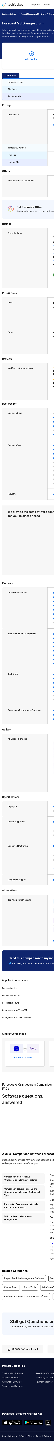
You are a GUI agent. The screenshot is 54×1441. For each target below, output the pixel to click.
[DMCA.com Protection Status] (48, 1424)
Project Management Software (33, 14)
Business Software (9, 14)
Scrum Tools (30, 1287)
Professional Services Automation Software (26, 1296)
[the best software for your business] (12, 5)
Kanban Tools (11, 1287)
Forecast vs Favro (23, 1057)
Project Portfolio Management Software (24, 1278)
